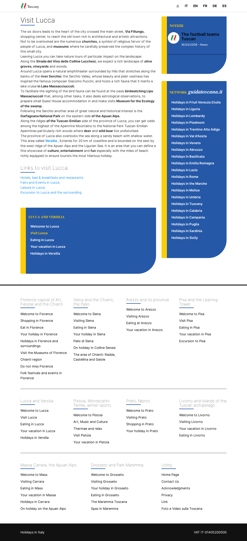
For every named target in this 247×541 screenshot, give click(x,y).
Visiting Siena (83, 321)
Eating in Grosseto (105, 495)
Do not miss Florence (36, 366)
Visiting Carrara (32, 481)
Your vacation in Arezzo (144, 330)
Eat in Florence (31, 327)
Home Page (170, 475)
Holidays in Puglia (185, 224)
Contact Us (170, 481)
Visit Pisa (186, 321)
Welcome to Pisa (191, 314)
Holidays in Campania (188, 217)
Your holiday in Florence (38, 334)
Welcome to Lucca (44, 226)
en (195, 6)
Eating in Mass (31, 488)
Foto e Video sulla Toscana (181, 508)
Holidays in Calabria (186, 211)
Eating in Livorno (192, 435)
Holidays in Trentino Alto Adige (195, 129)
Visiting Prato (136, 417)
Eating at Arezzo (139, 323)
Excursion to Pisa (192, 341)
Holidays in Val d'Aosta (189, 136)
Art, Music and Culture (90, 422)
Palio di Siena (83, 341)
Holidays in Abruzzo (187, 150)
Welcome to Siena (87, 314)
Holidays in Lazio (184, 170)
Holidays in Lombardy (188, 116)
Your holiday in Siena (89, 334)
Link (164, 502)
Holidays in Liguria (185, 109)
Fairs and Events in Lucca (39, 182)
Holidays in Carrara (35, 502)
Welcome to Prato (140, 410)
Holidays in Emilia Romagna (192, 163)
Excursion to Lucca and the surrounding (51, 192)
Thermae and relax (87, 428)
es (224, 6)
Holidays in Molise (185, 190)
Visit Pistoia (82, 435)
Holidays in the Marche (189, 183)
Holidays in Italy (32, 532)
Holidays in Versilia (45, 253)
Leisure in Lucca (32, 187)
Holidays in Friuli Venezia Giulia (196, 102)
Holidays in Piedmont (188, 122)
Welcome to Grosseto (107, 475)
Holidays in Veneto (186, 143)
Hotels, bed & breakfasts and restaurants (51, 177)
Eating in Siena (84, 327)
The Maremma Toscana (109, 502)
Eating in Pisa (189, 327)
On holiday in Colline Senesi (94, 348)
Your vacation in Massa (38, 495)
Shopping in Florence (36, 321)
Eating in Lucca (42, 240)
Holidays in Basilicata (188, 156)
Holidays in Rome (184, 177)
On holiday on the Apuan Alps (43, 508)
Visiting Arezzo (137, 316)
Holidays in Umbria (186, 197)
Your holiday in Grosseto (109, 488)
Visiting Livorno (191, 422)
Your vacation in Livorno (197, 428)
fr (205, 6)
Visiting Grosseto (104, 481)
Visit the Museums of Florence (43, 353)
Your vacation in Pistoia (91, 442)
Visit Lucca (39, 233)
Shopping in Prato (140, 424)
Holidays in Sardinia (186, 231)
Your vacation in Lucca (47, 246)
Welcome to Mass (33, 475)
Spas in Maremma (104, 508)
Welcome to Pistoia (88, 415)
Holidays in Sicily (184, 238)
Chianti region (31, 359)
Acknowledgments (175, 488)
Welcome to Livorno (194, 415)
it (186, 6)
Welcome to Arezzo (141, 309)
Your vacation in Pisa (195, 334)
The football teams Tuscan (200, 36)
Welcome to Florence (36, 314)
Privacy (167, 495)
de (215, 6)
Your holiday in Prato (142, 431)
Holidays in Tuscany (187, 204)
